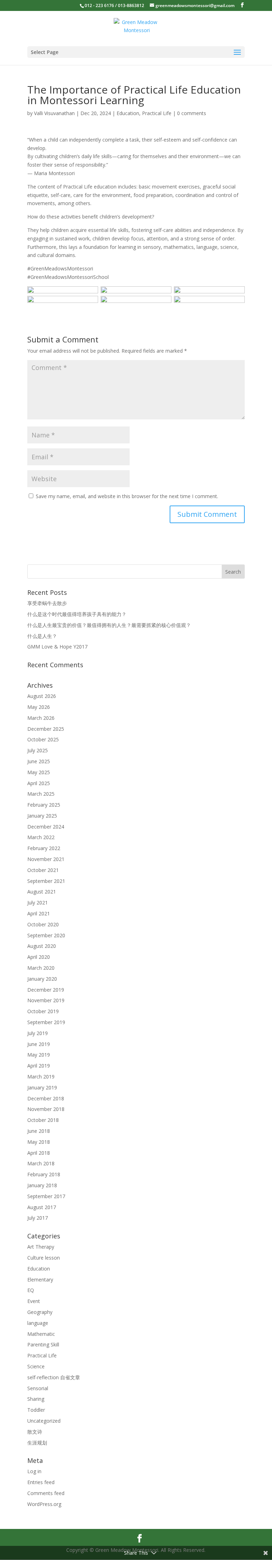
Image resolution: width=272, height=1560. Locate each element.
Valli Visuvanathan (54, 113)
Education (128, 113)
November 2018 (45, 1109)
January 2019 (42, 1087)
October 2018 (43, 1120)
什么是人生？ (42, 636)
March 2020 (41, 967)
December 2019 (45, 989)
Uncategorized (44, 1420)
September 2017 (46, 1196)
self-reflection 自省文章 (53, 1377)
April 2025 (38, 783)
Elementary (40, 1279)
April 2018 (38, 1152)
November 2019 (45, 1000)
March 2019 (41, 1076)
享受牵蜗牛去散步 (47, 603)
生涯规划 (37, 1442)
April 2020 (38, 957)
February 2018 (43, 1174)
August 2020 (41, 946)
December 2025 (45, 728)
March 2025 (41, 793)
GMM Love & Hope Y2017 (57, 646)
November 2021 (45, 859)
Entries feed (41, 1482)
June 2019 (38, 1044)
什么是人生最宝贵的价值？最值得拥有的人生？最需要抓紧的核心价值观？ (109, 625)
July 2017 (37, 1217)
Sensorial (37, 1388)
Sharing (35, 1398)
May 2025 (38, 772)
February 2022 (43, 848)
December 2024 (45, 826)
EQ (30, 1290)
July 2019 (37, 1033)
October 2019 (43, 1011)
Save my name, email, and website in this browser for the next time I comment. (127, 496)
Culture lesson (43, 1257)
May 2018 (38, 1141)
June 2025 (38, 761)
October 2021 (43, 870)
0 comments (191, 113)
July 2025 (37, 750)
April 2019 (38, 1065)
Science (36, 1366)
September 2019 (46, 1022)
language (37, 1323)
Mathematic (41, 1334)
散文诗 (34, 1431)
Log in (34, 1471)
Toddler (36, 1409)
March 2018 (41, 1163)
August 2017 (41, 1207)
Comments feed (45, 1493)
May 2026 (38, 707)
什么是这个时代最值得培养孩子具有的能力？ (76, 614)
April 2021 (38, 913)
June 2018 (38, 1131)
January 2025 (42, 815)
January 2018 (42, 1185)
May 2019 (38, 1054)
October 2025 (43, 739)
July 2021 (37, 902)
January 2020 (42, 978)
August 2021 (41, 891)
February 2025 (43, 804)
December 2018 (45, 1098)
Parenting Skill (43, 1344)
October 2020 (43, 924)
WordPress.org (44, 1504)
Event (33, 1301)
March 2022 (41, 837)
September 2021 (46, 881)
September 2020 (46, 935)
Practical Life (156, 113)
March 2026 (41, 718)
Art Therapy (40, 1246)
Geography (39, 1312)
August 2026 (41, 696)
